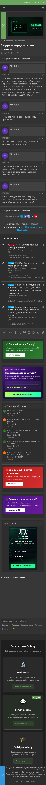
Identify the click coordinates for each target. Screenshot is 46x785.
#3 (43, 138)
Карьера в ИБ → (15, 510)
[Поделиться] (39, 75)
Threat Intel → (14, 484)
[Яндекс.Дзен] (32, 216)
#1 (43, 75)
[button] (3, 8)
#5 (43, 193)
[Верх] (10, 629)
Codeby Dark (7, 621)
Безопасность (27, 625)
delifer (10, 250)
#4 (43, 163)
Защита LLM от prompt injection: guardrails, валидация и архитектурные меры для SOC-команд (23, 311)
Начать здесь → (15, 355)
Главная (5, 629)
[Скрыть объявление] (42, 15)
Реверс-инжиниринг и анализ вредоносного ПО (22, 269)
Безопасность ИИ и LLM (27, 317)
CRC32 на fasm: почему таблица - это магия (22, 264)
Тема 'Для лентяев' (15, 410)
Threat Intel (23, 295)
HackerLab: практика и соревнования (26, 250)
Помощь (38, 625)
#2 (43, 113)
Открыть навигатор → (23, 394)
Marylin (10, 268)
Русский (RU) (20, 621)
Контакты (6, 625)
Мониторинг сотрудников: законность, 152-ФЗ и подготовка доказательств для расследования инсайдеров (24, 288)
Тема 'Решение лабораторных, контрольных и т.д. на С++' (20, 453)
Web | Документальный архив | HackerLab (23, 246)
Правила (15, 625)
